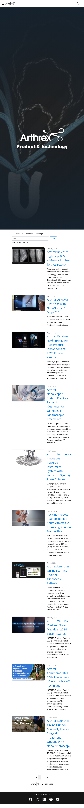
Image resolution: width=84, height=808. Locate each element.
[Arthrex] (10, 3)
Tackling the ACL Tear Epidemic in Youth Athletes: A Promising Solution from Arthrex (59, 523)
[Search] (77, 3)
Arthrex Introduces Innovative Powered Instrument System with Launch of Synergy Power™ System (59, 466)
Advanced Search (20, 242)
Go (53, 238)
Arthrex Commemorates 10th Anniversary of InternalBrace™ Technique (58, 677)
